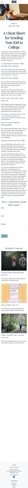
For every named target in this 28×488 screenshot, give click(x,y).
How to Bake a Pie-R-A (10, 305)
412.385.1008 (15, 467)
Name (2, 208)
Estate (14, 486)
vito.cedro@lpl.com (14, 474)
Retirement (14, 483)
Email (2, 216)
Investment (14, 484)
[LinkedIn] (14, 477)
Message (3, 224)
